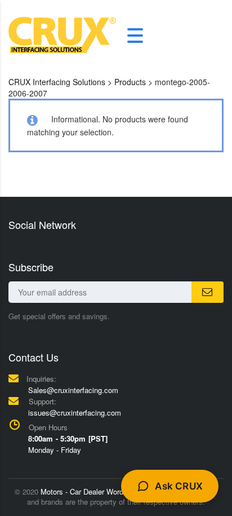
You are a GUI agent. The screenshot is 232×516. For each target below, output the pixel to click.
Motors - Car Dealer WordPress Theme (104, 491)
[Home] (62, 33)
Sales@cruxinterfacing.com (73, 390)
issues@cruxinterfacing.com (74, 412)
